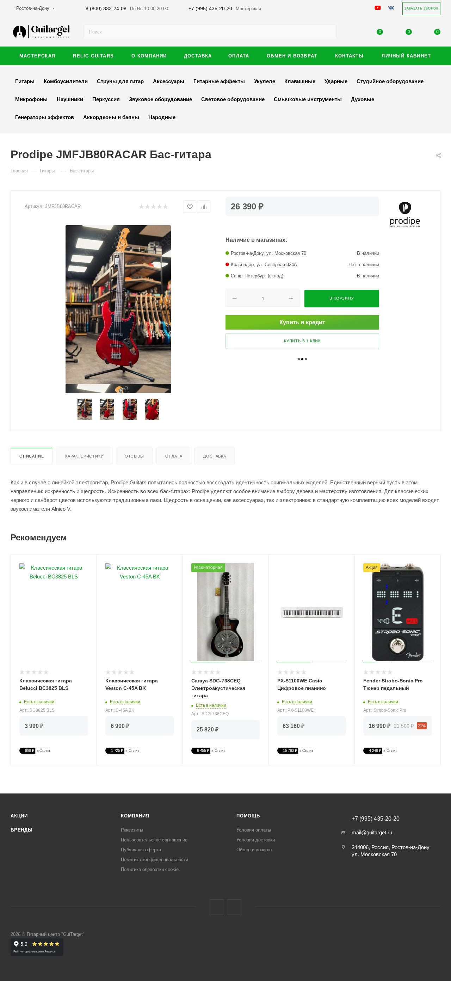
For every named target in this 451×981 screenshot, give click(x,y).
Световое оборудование (233, 99)
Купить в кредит (302, 322)
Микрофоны (31, 99)
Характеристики (84, 456)
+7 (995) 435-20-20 (225, 8)
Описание (31, 456)
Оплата (174, 456)
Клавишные (299, 81)
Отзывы (134, 456)
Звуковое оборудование (160, 99)
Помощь (248, 815)
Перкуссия (106, 99)
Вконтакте (216, 906)
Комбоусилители (66, 81)
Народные (161, 117)
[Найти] (328, 31)
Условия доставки (255, 839)
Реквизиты (132, 830)
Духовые (362, 99)
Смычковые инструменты (308, 99)
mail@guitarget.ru (372, 832)
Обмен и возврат (254, 849)
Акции (19, 815)
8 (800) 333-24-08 (127, 8)
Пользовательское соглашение (154, 839)
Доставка (214, 456)
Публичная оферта (141, 849)
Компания (135, 815)
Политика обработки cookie (150, 869)
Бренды (22, 830)
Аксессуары (168, 81)
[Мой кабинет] (351, 33)
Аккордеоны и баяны (111, 117)
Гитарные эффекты (219, 81)
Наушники (70, 99)
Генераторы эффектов (44, 117)
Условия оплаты (253, 830)
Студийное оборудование (390, 81)
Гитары (25, 81)
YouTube (234, 906)
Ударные (336, 81)
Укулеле (264, 81)
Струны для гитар (120, 81)
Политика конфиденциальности (154, 859)
